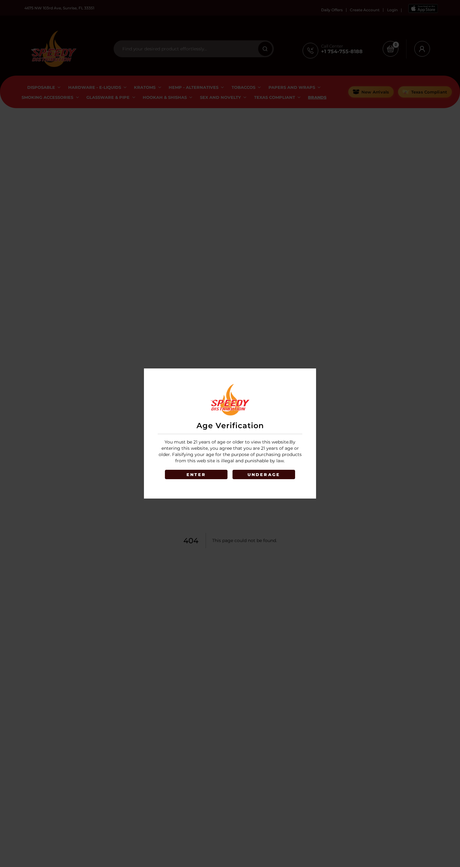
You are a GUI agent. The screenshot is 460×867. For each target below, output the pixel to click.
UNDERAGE (264, 474)
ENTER (196, 474)
